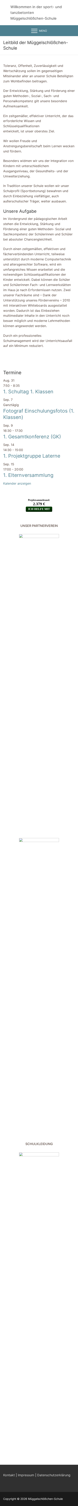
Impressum (26, 1475)
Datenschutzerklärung (53, 1475)
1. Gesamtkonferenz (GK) (32, 437)
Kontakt (9, 1475)
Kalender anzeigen (17, 483)
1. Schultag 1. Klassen (28, 392)
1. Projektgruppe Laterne (31, 456)
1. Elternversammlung (28, 475)
